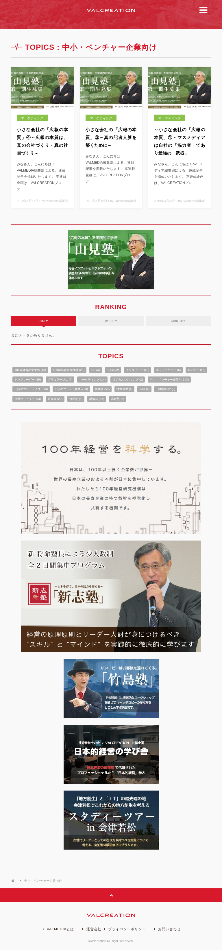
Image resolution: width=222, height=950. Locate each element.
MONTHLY (178, 321)
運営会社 (93, 929)
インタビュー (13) (137, 370)
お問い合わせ (169, 929)
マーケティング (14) (92, 379)
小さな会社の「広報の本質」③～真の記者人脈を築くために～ (111, 137)
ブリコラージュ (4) (60, 379)
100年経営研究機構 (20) (68, 370)
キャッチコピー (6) (168, 370)
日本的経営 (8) (165, 389)
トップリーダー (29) (27, 379)
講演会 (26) (96, 398)
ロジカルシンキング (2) (127, 379)
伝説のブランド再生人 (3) (71, 389)
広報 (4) (144, 389)
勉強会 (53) (102, 389)
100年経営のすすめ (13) (30, 370)
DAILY (44, 321)
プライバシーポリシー (126, 929)
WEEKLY (111, 321)
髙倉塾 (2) (117, 398)
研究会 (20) (55, 398)
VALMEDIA (111, 10)
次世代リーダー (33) (27, 398)
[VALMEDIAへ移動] (13, 880)
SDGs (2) (113, 370)
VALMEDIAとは (60, 929)
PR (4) (95, 370)
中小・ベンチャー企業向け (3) (169, 379)
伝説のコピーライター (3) (31, 389)
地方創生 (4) (124, 389)
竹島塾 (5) (75, 398)
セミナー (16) (196, 370)
